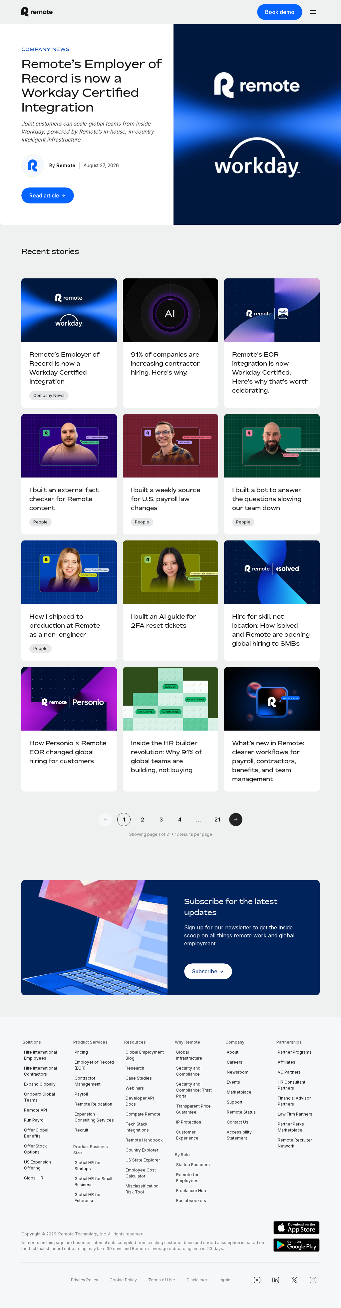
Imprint (225, 1279)
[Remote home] (37, 12)
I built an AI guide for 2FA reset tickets (163, 621)
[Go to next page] (235, 819)
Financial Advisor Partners (294, 1101)
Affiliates (286, 1062)
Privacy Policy (84, 1279)
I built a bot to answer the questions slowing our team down (266, 498)
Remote (65, 165)
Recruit (81, 1130)
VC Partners (289, 1072)
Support (234, 1102)
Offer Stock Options (35, 1149)
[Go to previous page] (105, 819)
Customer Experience (187, 1135)
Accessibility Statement (239, 1135)
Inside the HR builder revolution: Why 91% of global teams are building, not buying (166, 756)
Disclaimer (196, 1279)
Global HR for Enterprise (88, 1197)
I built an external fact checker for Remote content (64, 498)
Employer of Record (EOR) (94, 1065)
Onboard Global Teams (39, 1097)
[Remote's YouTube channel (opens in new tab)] (257, 1280)
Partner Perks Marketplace (291, 1127)
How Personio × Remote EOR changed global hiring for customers (67, 752)
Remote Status (241, 1112)
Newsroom (237, 1072)
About (232, 1052)
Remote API (35, 1110)
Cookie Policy (123, 1279)
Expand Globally (40, 1084)
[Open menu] (313, 12)
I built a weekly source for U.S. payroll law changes (165, 498)
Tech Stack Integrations (137, 1127)
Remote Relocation (93, 1104)
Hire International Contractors (40, 1071)
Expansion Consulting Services (94, 1117)
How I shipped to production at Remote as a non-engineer (64, 625)
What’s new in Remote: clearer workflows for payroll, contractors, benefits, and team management (268, 761)
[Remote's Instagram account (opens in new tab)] (313, 1280)
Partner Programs (295, 1052)
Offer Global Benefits (36, 1133)
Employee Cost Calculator (141, 1172)
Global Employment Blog (145, 1055)
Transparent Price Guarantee (193, 1109)
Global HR (33, 1177)
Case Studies (139, 1078)
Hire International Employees (40, 1055)
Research (135, 1068)
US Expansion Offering (37, 1164)
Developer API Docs (140, 1101)
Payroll (81, 1094)
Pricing (81, 1052)
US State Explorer (143, 1159)
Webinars (135, 1088)
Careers (234, 1062)
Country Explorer (142, 1149)
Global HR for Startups (88, 1165)
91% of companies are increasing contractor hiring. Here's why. (165, 363)
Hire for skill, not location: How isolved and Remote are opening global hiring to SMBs (271, 630)
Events (233, 1082)
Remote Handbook (144, 1140)
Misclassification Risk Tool (142, 1188)
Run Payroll (35, 1120)
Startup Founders (193, 1164)
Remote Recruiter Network (295, 1143)
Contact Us (237, 1122)
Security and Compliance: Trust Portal (194, 1090)
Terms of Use (161, 1279)
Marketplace (239, 1092)
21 (217, 819)
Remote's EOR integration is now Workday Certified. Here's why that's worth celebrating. (270, 372)
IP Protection (188, 1122)
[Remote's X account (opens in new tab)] (294, 1280)
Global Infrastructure (189, 1055)
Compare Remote (143, 1114)
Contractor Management (88, 1081)
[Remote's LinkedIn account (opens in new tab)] (275, 1280)
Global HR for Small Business (93, 1181)
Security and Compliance (188, 1071)
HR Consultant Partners (291, 1085)
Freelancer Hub (191, 1190)
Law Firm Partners (295, 1114)
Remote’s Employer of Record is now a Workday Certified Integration (91, 85)
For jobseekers (191, 1200)
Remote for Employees (187, 1177)
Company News (45, 49)
